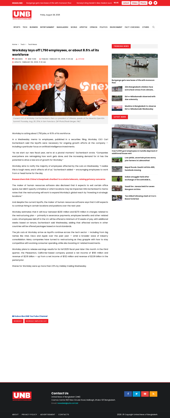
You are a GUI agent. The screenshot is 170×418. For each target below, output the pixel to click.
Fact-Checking (132, 27)
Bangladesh (62, 27)
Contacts (63, 414)
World (74, 27)
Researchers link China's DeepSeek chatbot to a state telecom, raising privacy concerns (58, 179)
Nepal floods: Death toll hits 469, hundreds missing (140, 168)
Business (34, 27)
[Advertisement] (60, 290)
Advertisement (47, 414)
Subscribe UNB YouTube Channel (31, 316)
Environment (116, 27)
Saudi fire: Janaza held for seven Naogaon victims (139, 187)
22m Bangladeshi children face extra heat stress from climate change (139, 88)
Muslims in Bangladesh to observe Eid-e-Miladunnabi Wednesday (140, 107)
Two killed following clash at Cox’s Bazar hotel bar (140, 197)
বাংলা (116, 3)
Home (14, 44)
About (15, 414)
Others (145, 27)
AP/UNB (81, 59)
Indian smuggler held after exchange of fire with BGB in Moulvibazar (137, 178)
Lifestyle (83, 27)
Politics (103, 27)
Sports (16, 27)
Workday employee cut (36, 321)
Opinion (93, 27)
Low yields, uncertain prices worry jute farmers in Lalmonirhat (140, 159)
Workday (18, 321)
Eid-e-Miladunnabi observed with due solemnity (140, 97)
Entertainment (47, 27)
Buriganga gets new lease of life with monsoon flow (133, 81)
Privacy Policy (29, 414)
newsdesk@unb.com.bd (64, 403)
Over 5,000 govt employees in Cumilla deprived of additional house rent (134, 152)
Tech (25, 27)
